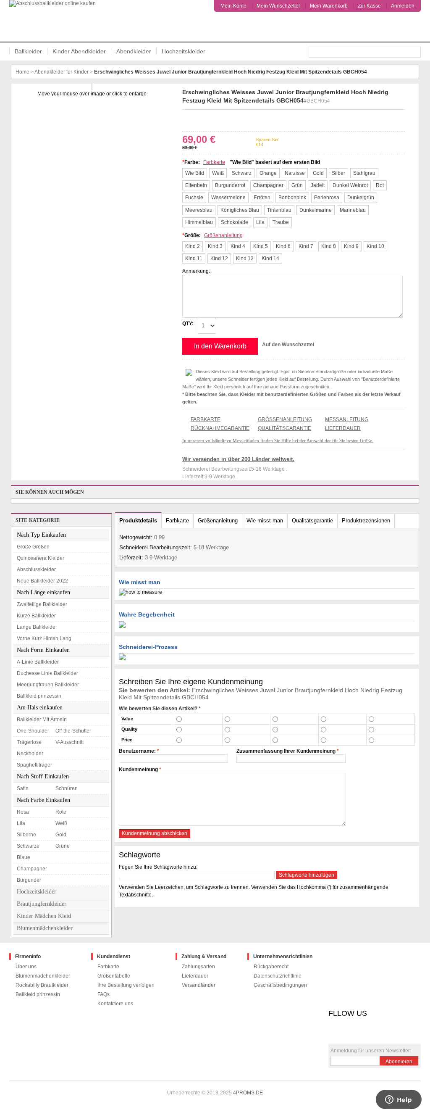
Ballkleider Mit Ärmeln (42, 719)
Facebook (187, 119)
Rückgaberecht (271, 967)
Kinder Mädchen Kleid (44, 916)
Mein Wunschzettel (278, 6)
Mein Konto (233, 6)
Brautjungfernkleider (41, 904)
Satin (23, 788)
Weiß (61, 823)
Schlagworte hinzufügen (306, 875)
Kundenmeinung (138, 769)
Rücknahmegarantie (220, 428)
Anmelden (402, 6)
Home (22, 72)
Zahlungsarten (198, 967)
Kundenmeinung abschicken (154, 833)
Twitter (199, 119)
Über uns (26, 967)
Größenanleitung (223, 235)
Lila (21, 823)
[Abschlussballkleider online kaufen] (55, 21)
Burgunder (29, 880)
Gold (60, 835)
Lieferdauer (343, 428)
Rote (60, 812)
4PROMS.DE (248, 1093)
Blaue (23, 857)
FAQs (103, 994)
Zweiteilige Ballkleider (42, 604)
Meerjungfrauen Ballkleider (48, 685)
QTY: (188, 324)
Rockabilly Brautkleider (42, 985)
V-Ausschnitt (69, 742)
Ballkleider (28, 51)
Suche (415, 52)
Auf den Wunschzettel (288, 345)
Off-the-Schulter (73, 731)
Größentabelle (113, 976)
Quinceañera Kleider (40, 558)
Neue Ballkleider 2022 (42, 581)
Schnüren (66, 788)
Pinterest (212, 119)
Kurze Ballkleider (36, 616)
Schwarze (28, 846)
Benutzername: (137, 751)
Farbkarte (214, 162)
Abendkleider (133, 51)
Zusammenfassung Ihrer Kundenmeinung (286, 751)
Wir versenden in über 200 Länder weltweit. (238, 459)
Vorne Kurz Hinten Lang (44, 638)
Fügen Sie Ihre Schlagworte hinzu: (158, 867)
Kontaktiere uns (115, 1004)
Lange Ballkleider (37, 627)
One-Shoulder (33, 731)
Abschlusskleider (36, 569)
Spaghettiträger (34, 765)
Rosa (23, 812)
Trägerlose (29, 742)
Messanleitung (346, 419)
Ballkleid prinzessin (39, 696)
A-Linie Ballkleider (38, 662)
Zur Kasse (369, 6)
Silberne (26, 835)
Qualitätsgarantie (284, 428)
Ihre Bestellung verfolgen (126, 985)
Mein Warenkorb (329, 6)
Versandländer (198, 985)
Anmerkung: (196, 271)
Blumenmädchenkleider (45, 928)
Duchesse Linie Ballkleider (47, 673)
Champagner (32, 869)
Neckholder (30, 754)
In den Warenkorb (220, 346)
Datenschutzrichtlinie (278, 976)
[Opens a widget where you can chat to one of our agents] (398, 1100)
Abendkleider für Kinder (61, 72)
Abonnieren (398, 1062)
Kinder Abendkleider (79, 51)
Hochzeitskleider (183, 51)
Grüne (62, 846)
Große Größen (33, 547)
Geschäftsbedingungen (280, 985)
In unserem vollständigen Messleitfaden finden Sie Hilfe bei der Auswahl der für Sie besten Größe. (277, 440)
